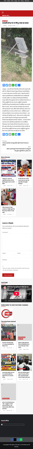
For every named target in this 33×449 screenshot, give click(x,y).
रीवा (19, 0)
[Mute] (27, 301)
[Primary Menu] (2, 12)
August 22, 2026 (9, 347)
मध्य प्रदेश (4, 174)
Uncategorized (6, 338)
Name (4, 253)
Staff (4, 347)
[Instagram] (18, 439)
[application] (16, 293)
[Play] (3, 301)
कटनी (12, 0)
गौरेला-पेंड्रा (27, 0)
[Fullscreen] (30, 301)
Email (19, 253)
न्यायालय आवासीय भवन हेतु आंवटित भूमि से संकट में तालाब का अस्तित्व (15, 143)
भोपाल (5, 0)
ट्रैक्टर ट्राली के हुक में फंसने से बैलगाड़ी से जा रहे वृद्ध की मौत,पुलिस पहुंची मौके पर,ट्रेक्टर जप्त (19, 148)
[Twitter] (15, 439)
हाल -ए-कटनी (21, 338)
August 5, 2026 (9, 185)
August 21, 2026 (25, 379)
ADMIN (5, 25)
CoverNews (23, 444)
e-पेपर (7, 15)
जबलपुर (22, 0)
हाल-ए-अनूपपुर (5, 20)
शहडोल (8, 0)
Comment (5, 232)
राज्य (5, 15)
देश (3, 15)
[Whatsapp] (21, 439)
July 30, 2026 (9, 214)
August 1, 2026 (25, 185)
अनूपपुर (15, 0)
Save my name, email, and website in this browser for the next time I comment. (16, 269)
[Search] (30, 12)
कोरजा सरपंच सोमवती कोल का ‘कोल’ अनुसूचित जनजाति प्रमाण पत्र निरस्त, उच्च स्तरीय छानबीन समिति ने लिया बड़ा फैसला (8, 405)
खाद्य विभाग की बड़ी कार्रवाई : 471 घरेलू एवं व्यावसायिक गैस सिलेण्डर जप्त (8, 344)
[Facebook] (12, 439)
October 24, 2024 (11, 25)
